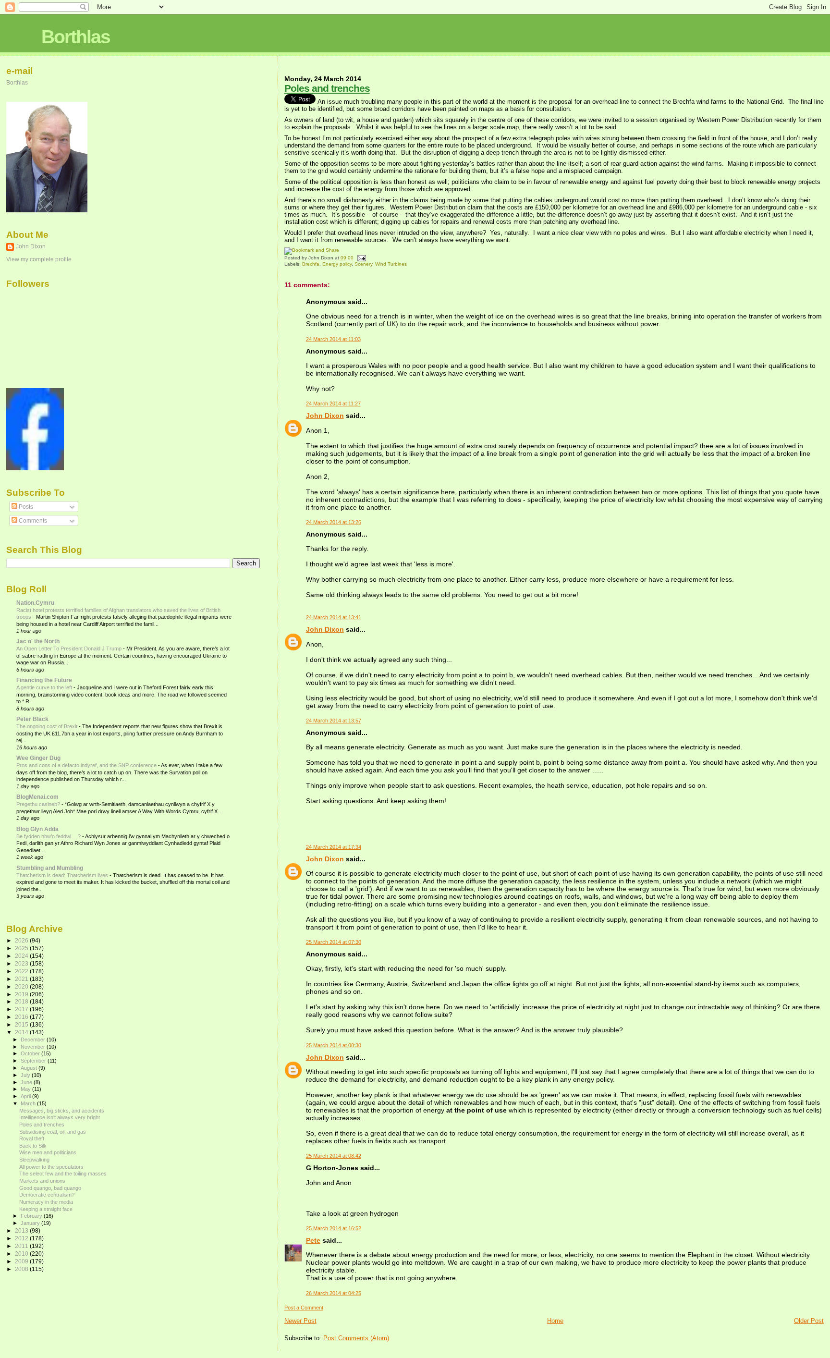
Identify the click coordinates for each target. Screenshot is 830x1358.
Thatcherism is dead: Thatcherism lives (63, 875)
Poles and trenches (327, 88)
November (34, 1047)
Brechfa (310, 264)
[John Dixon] (35, 468)
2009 (22, 1261)
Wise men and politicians (47, 1152)
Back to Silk (33, 1146)
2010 (22, 1253)
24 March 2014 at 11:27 (333, 403)
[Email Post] (360, 257)
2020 (22, 986)
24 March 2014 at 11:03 (333, 339)
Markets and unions (42, 1181)
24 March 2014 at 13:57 (333, 720)
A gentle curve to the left (44, 687)
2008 (22, 1269)
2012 (22, 1238)
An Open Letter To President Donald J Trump (69, 648)
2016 (22, 1017)
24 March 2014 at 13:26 (333, 522)
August (29, 1068)
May (26, 1089)
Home (555, 1320)
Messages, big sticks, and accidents (61, 1110)
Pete (313, 1240)
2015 (22, 1024)
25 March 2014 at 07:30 (333, 942)
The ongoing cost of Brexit (47, 726)
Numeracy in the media (46, 1202)
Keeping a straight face (46, 1209)
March (29, 1103)
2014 (22, 1032)
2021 (22, 979)
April (26, 1096)
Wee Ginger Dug (38, 758)
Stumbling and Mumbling (49, 868)
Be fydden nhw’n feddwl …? (49, 836)
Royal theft (31, 1138)
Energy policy (337, 264)
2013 (22, 1230)
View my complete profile (39, 259)
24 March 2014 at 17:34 (333, 847)
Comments (32, 520)
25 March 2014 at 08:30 (333, 1045)
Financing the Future (44, 680)
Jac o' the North (38, 641)
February (32, 1216)
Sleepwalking (34, 1159)
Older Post (809, 1320)
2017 (22, 1009)
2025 (22, 948)
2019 (22, 994)
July (26, 1075)
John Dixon (325, 415)
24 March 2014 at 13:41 (333, 617)
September (34, 1061)
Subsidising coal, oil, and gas (52, 1132)
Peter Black (32, 719)
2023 (22, 963)
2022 (22, 971)
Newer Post (300, 1320)
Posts (25, 506)
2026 (22, 940)
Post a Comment (303, 1307)
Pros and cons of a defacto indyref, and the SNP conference (87, 765)
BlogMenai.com (37, 797)
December (34, 1039)
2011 (22, 1246)
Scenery (363, 264)
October (31, 1053)
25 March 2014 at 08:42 (333, 1156)
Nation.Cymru (35, 602)
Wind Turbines (391, 264)
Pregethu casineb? (38, 804)
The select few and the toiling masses (63, 1173)
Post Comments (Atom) (356, 1338)
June (27, 1082)
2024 (22, 956)
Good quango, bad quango (50, 1188)
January (31, 1223)
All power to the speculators (51, 1167)
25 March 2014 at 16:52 (333, 1228)
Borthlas (75, 36)
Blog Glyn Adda (37, 829)
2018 (22, 1001)
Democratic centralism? (46, 1195)
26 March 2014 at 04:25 (333, 1293)
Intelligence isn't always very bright (59, 1117)
